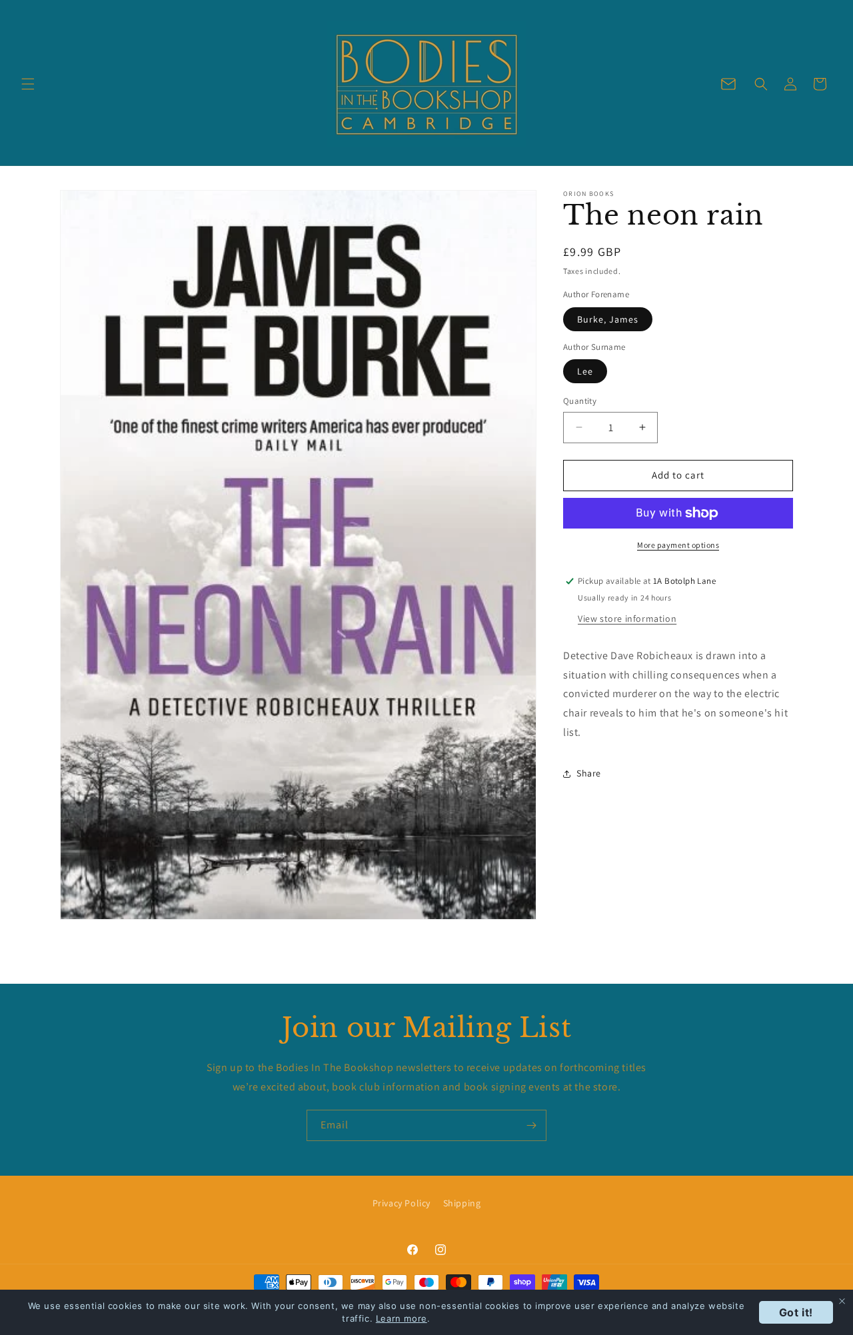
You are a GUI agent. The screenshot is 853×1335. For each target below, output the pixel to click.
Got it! (796, 1312)
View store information (627, 619)
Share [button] (588, 773)
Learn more (401, 1318)
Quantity (579, 401)
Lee (585, 371)
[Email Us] (728, 84)
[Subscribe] (531, 1125)
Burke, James (607, 319)
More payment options (678, 545)
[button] (28, 84)
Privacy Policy (401, 1203)
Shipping (462, 1203)
